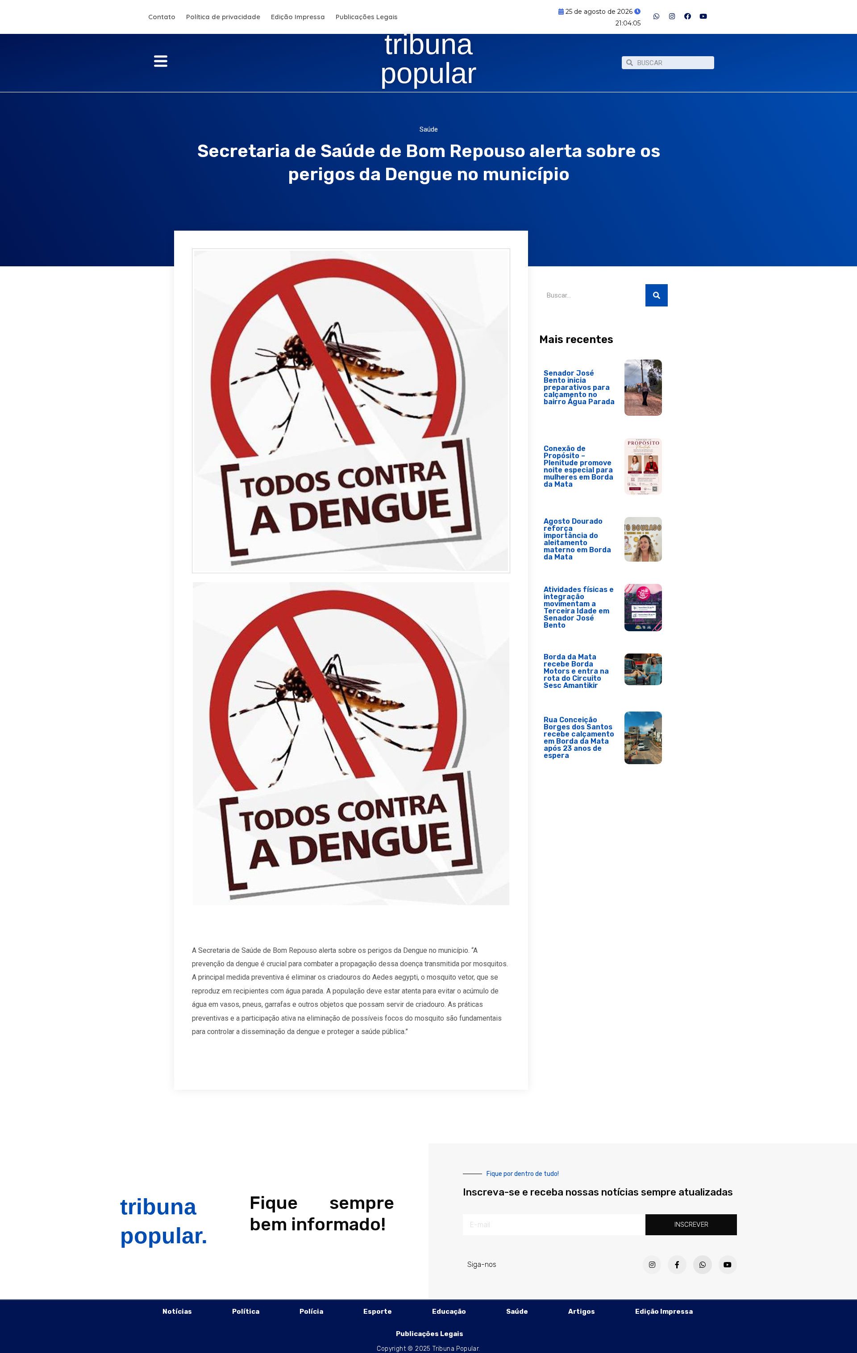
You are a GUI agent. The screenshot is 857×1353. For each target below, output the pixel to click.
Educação (449, 1311)
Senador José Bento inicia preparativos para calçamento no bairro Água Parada (579, 387)
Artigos (581, 1311)
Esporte (377, 1311)
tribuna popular (428, 58)
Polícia (311, 1311)
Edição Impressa (298, 16)
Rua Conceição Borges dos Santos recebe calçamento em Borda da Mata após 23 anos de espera (579, 738)
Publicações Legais (367, 16)
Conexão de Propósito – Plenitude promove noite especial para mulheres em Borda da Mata (578, 466)
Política (245, 1311)
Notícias (177, 1311)
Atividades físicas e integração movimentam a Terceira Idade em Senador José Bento (579, 607)
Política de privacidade (223, 16)
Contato (161, 16)
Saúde (429, 129)
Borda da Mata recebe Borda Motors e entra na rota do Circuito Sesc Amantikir (576, 671)
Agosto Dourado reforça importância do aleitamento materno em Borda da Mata (577, 539)
